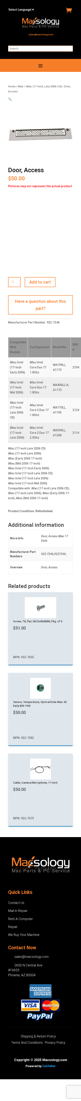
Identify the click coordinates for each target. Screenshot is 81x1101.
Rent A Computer (20, 919)
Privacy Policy (55, 1043)
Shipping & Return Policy (38, 1036)
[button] (10, 99)
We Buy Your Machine (23, 935)
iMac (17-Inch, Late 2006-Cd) (44, 86)
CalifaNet (48, 1066)
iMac (21, 86)
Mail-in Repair (17, 911)
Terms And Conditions (27, 1043)
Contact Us (16, 903)
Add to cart (40, 282)
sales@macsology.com (41, 34)
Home (11, 86)
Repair (12, 927)
